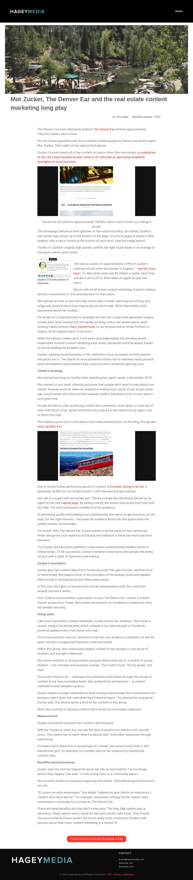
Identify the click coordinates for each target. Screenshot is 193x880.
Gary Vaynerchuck (82, 327)
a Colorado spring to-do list (125, 486)
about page (70, 503)
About (178, 11)
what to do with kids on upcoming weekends (114, 157)
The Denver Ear (104, 129)
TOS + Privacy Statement (120, 874)
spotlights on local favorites (56, 162)
